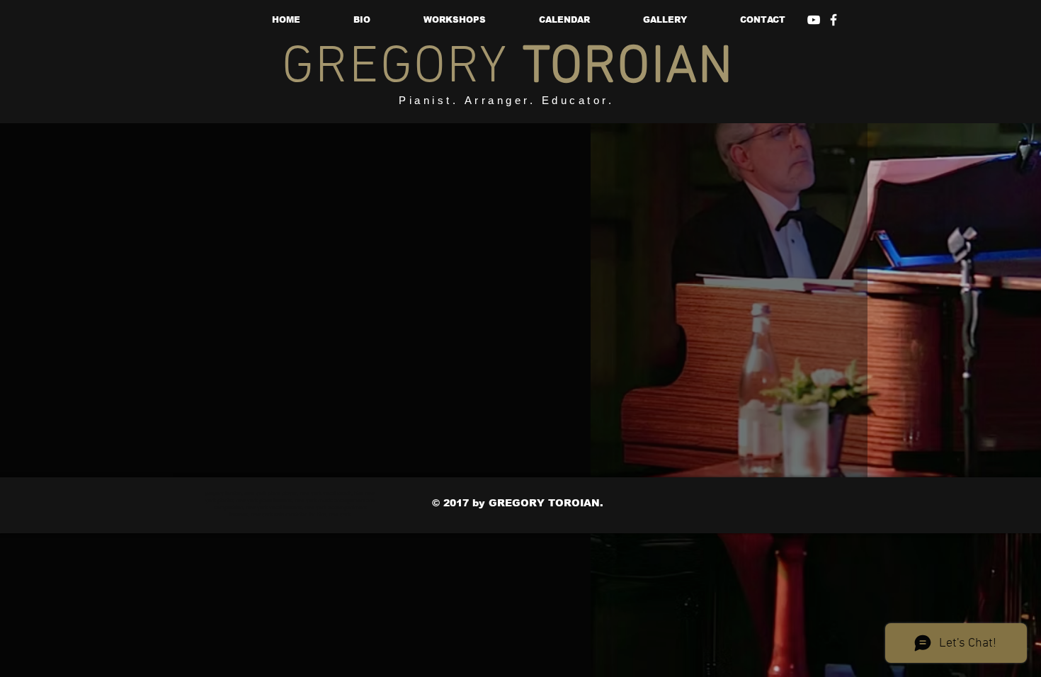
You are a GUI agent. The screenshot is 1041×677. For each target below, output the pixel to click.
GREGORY (508, 68)
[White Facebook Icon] (833, 20)
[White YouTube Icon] (813, 20)
